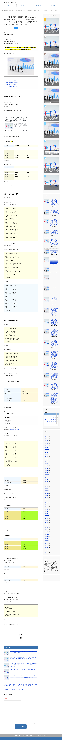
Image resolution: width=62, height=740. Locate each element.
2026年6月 (46, 438)
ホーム (9, 5)
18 (47, 421)
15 (55, 419)
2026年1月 (46, 447)
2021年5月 (46, 547)
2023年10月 (47, 495)
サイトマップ (33, 735)
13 (51, 419)
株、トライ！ (23, 5)
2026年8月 (46, 434)
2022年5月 (46, 525)
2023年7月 (46, 500)
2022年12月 (47, 513)
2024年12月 (47, 470)
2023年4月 (46, 506)
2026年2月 (46, 445)
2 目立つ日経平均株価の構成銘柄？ (11, 82)
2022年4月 (46, 527)
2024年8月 (46, 477)
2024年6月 (46, 481)
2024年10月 (47, 474)
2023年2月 (46, 509)
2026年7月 (46, 436)
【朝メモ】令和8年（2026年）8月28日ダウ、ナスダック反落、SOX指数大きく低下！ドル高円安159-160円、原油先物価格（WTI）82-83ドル (54, 202)
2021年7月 (46, 543)
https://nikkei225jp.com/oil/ (14, 429)
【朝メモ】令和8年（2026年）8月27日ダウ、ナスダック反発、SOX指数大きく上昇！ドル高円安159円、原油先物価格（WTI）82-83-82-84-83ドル (54, 222)
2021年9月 (46, 540)
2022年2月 (46, 531)
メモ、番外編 (38, 5)
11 (47, 419)
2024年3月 (46, 486)
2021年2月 (46, 552)
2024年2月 (46, 488)
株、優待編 (53, 5)
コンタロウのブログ (10, 2)
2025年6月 (46, 459)
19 (49, 421)
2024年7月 (46, 479)
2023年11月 (47, 493)
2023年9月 (46, 497)
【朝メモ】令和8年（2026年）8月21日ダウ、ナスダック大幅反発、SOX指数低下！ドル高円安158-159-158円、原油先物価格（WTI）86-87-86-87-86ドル (54, 300)
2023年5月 (46, 504)
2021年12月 (47, 534)
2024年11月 (47, 472)
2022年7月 (46, 522)
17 (45, 421)
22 (55, 421)
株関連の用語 (18, 735)
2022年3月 (46, 529)
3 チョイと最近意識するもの (10, 84)
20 (51, 421)
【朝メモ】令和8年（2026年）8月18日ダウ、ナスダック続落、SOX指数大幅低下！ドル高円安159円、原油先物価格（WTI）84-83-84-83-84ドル (54, 365)
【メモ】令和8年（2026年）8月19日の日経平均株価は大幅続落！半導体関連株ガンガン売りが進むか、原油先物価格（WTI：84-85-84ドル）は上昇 (54, 354)
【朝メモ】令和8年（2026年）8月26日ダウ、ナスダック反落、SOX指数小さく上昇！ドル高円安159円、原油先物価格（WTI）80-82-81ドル (54, 242)
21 (53, 421)
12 (49, 419)
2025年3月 (46, 465)
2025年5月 (46, 461)
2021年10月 (47, 538)
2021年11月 (47, 536)
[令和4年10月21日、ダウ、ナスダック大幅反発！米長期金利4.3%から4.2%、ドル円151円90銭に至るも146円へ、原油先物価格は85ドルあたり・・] (6, 673)
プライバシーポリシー (43, 735)
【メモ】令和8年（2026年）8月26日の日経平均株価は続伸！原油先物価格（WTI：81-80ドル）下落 (52, 83)
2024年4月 (46, 484)
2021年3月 (46, 550)
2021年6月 (46, 545)
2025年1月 (46, 468)
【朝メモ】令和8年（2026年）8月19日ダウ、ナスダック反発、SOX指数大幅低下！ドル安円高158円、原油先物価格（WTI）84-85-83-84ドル (54, 343)
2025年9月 (46, 454)
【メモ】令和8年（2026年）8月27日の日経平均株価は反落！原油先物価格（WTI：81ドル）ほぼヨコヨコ (52, 135)
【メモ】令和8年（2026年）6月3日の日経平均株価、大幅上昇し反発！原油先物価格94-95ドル (52, 101)
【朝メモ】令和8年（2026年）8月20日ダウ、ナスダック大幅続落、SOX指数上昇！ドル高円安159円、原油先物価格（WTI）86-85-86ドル (54, 322)
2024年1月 (46, 490)
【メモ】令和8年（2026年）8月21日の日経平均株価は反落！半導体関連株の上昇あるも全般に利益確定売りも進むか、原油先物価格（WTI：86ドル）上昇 (54, 311)
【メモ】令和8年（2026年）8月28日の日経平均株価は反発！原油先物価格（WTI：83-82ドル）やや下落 (52, 66)
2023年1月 (46, 511)
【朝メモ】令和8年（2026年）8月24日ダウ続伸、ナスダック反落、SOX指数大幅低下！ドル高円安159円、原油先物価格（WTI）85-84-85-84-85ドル (54, 279)
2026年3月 (46, 443)
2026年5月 (46, 440)
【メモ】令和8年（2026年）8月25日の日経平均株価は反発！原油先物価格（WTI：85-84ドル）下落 (54, 270)
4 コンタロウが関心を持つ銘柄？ (11, 86)
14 (53, 419)
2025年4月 (46, 463)
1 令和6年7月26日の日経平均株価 (11, 80)
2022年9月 (46, 518)
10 (45, 419)
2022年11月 (47, 515)
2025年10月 (47, 452)
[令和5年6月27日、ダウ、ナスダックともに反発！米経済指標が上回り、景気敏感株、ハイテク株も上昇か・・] (6, 654)
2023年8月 (46, 499)
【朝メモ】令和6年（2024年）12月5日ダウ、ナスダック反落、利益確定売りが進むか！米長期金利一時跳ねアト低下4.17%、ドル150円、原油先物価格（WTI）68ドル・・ (23, 665)
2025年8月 (46, 456)
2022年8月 (46, 520)
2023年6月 (46, 502)
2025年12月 (47, 449)
